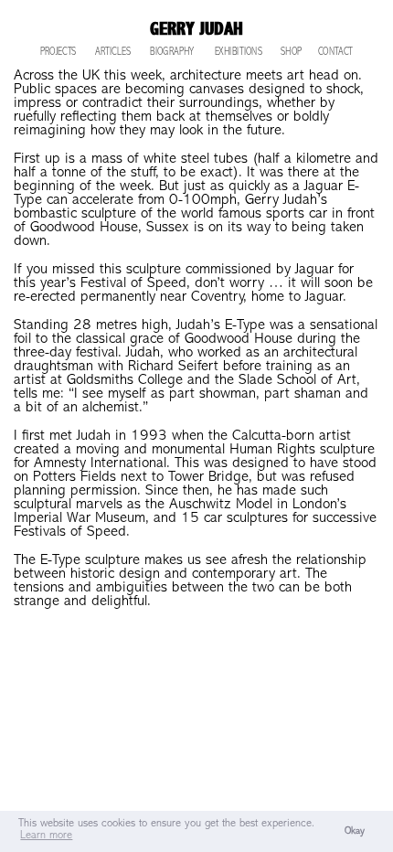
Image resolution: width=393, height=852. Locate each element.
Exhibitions (239, 53)
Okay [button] (355, 831)
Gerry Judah (196, 28)
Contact (335, 53)
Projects (58, 53)
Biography (172, 53)
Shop (291, 53)
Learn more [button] (46, 836)
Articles (113, 53)
